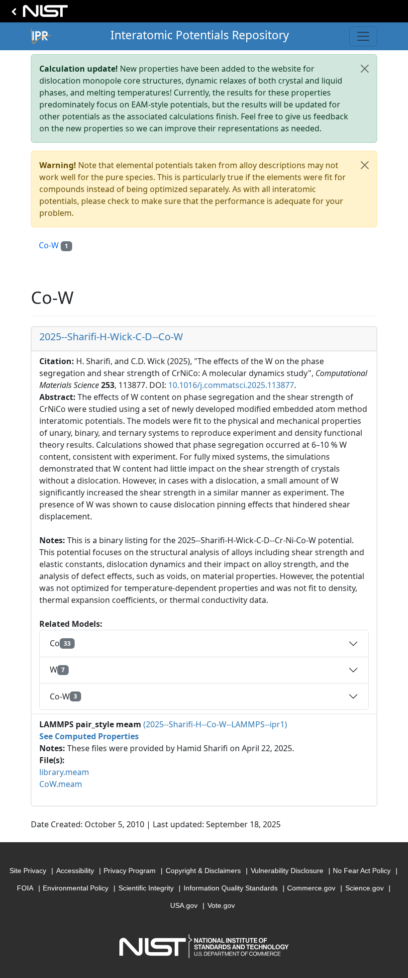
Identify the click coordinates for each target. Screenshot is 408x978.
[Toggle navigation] (363, 36)
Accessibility (75, 871)
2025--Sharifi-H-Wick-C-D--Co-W (111, 336)
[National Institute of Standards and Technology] (38, 13)
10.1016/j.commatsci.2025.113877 (231, 385)
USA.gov (184, 905)
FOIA (25, 888)
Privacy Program (129, 871)
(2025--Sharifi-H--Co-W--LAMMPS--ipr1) (215, 724)
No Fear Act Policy (362, 871)
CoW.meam (60, 784)
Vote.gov (221, 905)
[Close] (365, 69)
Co (60, 643)
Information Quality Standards (231, 888)
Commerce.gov (311, 888)
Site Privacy (27, 871)
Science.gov (364, 888)
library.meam (64, 772)
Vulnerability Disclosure (287, 871)
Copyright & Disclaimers (203, 871)
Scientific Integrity (146, 888)
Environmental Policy (75, 888)
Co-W (53, 245)
